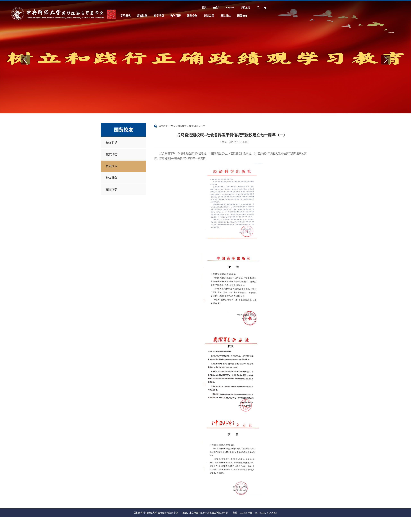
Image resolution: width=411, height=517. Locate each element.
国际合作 (192, 15)
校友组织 (112, 142)
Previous (25, 59)
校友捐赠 (112, 178)
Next (385, 59)
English (230, 7)
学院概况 (125, 15)
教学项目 (159, 15)
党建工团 (209, 15)
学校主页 (245, 7)
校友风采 (112, 166)
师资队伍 (142, 15)
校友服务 (112, 189)
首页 (204, 7)
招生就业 (225, 15)
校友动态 (112, 154)
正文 (203, 126)
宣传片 (216, 7)
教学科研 (175, 15)
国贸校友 (242, 15)
